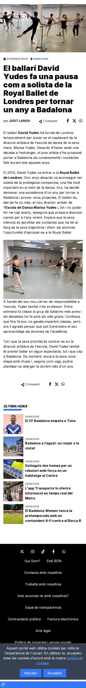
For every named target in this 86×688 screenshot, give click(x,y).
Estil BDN (54, 561)
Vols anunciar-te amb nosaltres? (43, 596)
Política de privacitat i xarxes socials (43, 642)
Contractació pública (24, 619)
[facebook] (68, 121)
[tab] (15, 406)
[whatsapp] (81, 121)
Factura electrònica (62, 619)
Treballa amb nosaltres (43, 584)
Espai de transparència (43, 607)
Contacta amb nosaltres (43, 572)
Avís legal (43, 631)
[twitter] (74, 121)
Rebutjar (30, 673)
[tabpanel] (43, 469)
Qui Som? (32, 561)
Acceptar (54, 673)
